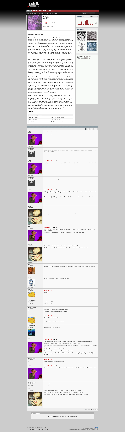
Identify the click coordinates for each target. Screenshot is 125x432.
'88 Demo (81, 51)
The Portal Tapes (92, 51)
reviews (29, 10)
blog (49, 10)
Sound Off (55, 131)
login (28, 13)
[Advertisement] (87, 82)
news (40, 10)
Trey (54, 22)
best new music (53, 13)
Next (96, 129)
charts (35, 10)
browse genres (33, 13)
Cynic (45, 17)
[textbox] (88, 13)
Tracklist (52, 26)
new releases (40, 13)
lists (44, 10)
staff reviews (46, 13)
